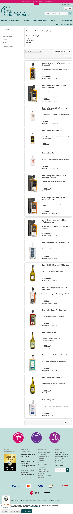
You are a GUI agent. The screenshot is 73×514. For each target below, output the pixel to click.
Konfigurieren (27, 511)
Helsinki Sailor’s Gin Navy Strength (55, 243)
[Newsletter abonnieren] (67, 470)
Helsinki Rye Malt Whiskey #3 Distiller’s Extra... (53, 199)
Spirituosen (6, 29)
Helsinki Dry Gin (47, 153)
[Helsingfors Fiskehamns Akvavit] (32, 363)
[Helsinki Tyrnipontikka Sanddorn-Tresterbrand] (32, 116)
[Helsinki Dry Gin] (32, 161)
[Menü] (9, 496)
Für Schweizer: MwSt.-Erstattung (44, 457)
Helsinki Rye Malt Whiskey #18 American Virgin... (53, 176)
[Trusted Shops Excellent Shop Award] (11, 462)
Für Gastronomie (8, 46)
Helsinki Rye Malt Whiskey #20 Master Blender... (53, 86)
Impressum (41, 477)
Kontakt (40, 463)
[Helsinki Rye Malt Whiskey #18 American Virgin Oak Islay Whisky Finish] (32, 183)
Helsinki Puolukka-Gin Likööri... (53, 310)
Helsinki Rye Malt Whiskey (51, 130)
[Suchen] (70, 13)
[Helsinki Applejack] (32, 340)
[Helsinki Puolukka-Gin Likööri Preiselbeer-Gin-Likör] (32, 318)
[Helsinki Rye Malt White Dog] (32, 385)
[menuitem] (58, 13)
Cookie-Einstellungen (44, 452)
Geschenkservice (42, 454)
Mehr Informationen (34, 506)
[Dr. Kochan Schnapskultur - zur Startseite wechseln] (15, 10)
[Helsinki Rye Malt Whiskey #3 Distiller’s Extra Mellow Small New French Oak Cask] (32, 206)
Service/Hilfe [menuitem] (66, 4)
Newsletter (41, 460)
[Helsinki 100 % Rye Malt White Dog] (32, 273)
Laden (5, 39)
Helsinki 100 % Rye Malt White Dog (55, 265)
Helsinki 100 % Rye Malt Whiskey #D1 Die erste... (54, 221)
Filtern (30, 51)
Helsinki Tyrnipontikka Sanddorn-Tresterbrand (54, 109)
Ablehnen (4, 511)
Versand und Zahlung (43, 465)
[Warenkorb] (70, 8)
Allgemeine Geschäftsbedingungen (44, 474)
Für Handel (6, 43)
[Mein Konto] (66, 8)
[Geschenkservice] (18, 437)
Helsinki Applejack (48, 332)
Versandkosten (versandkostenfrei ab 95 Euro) (36, 500)
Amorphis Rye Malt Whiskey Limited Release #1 (55, 64)
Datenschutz (41, 467)
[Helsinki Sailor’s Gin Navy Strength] (32, 250)
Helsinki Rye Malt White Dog (52, 377)
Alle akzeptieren (15, 511)
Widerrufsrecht (42, 469)
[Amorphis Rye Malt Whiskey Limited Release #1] (32, 71)
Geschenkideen (7, 36)
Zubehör (5, 33)
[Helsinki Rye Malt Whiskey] (32, 138)
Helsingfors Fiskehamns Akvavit (54, 355)
